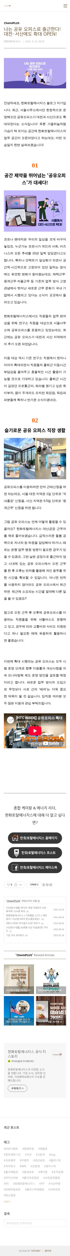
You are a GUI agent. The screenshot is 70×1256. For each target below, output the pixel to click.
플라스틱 (56, 1160)
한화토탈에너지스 (25, 1183)
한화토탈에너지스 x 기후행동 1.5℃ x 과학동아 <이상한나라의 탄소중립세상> (26, 917)
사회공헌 (55, 1189)
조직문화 (58, 1172)
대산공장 (40, 1160)
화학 (23, 1166)
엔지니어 (51, 1166)
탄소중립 (10, 1195)
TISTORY (35, 1250)
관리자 (48, 1250)
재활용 (43, 1149)
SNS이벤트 (11, 1149)
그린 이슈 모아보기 (15, 935)
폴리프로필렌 (31, 1178)
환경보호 (29, 1172)
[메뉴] (65, 5)
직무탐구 (10, 1166)
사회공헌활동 (52, 1178)
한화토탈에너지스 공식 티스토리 (27, 1053)
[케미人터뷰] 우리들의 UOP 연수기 (23, 923)
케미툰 (43, 1172)
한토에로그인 (13, 1154)
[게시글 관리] (20, 885)
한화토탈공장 (13, 1189)
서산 (29, 1154)
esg (53, 1154)
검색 (62, 1223)
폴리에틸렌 (11, 1172)
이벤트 (25, 1160)
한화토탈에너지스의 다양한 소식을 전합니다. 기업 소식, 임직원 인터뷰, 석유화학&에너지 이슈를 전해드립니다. (27, 1074)
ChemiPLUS (13, 900)
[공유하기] (15, 885)
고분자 (41, 1154)
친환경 (36, 1166)
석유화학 (10, 1160)
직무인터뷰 (11, 1178)
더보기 (7, 1201)
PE (7, 1183)
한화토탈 (29, 1149)
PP (42, 1183)
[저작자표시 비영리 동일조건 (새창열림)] (47, 884)
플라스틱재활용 (35, 1189)
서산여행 (55, 1183)
